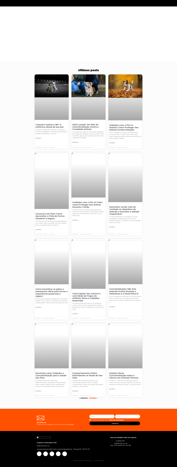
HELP (102, 460)
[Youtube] (156, 3)
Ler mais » (38, 138)
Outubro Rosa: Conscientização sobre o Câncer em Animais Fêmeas (123, 375)
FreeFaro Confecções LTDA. (85, 460)
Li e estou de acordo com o (107, 420)
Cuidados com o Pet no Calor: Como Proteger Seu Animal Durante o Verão (87, 204)
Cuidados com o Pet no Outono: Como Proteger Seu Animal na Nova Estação (124, 127)
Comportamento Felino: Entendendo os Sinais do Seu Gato (87, 375)
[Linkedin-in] (162, 3)
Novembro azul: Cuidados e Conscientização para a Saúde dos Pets (50, 375)
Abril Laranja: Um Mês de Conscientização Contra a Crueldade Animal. (85, 126)
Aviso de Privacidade (116, 420)
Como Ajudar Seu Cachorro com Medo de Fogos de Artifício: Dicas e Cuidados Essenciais (86, 297)
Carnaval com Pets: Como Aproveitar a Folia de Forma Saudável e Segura (49, 216)
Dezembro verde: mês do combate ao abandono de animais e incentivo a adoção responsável (124, 210)
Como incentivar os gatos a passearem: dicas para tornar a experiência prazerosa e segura (51, 292)
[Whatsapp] (168, 3)
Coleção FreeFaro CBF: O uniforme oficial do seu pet (49, 126)
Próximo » (93, 398)
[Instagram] (143, 3)
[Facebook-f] (149, 3)
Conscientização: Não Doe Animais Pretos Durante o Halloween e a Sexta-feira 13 (123, 291)
